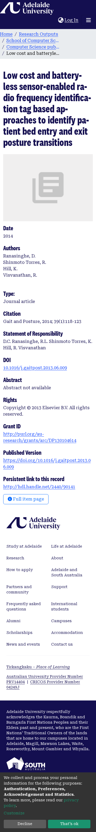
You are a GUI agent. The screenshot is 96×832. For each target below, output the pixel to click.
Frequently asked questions (23, 606)
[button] (60, 20)
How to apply (19, 570)
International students (64, 606)
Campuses (61, 621)
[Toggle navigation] (88, 20)
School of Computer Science (33, 40)
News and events (23, 644)
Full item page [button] (28, 499)
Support (59, 587)
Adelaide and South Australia (66, 572)
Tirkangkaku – (38, 667)
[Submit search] (54, 20)
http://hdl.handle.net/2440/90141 (39, 486)
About (57, 558)
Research (15, 558)
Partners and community (19, 589)
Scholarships (19, 632)
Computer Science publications (33, 47)
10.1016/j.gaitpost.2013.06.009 (35, 367)
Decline (25, 824)
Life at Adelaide (66, 546)
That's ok (69, 824)
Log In (72, 20)
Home (6, 34)
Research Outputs (38, 34)
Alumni (13, 621)
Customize (14, 813)
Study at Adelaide (24, 546)
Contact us (62, 644)
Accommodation (67, 632)
